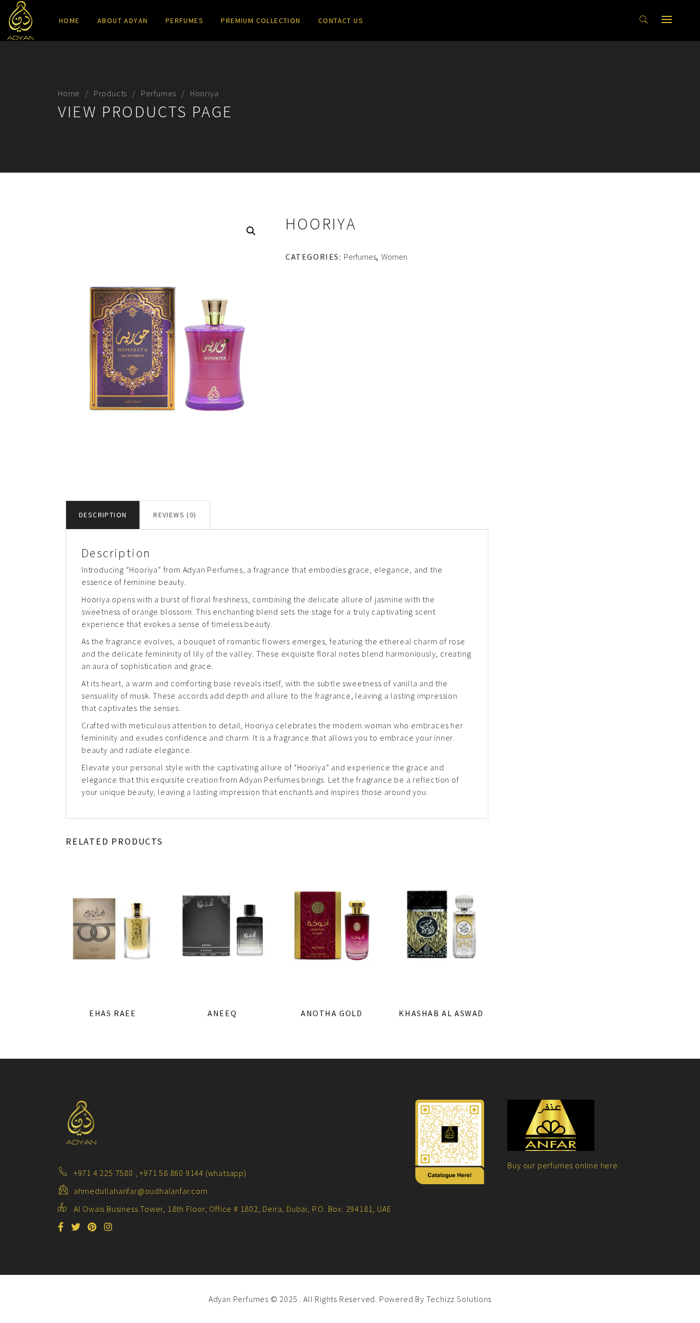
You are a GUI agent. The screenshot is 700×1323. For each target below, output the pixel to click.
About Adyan (122, 20)
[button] (251, 231)
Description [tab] (103, 514)
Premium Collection (260, 20)
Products (110, 93)
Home (69, 20)
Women (394, 256)
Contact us (340, 20)
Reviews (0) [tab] (174, 514)
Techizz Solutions (459, 1299)
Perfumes (184, 20)
